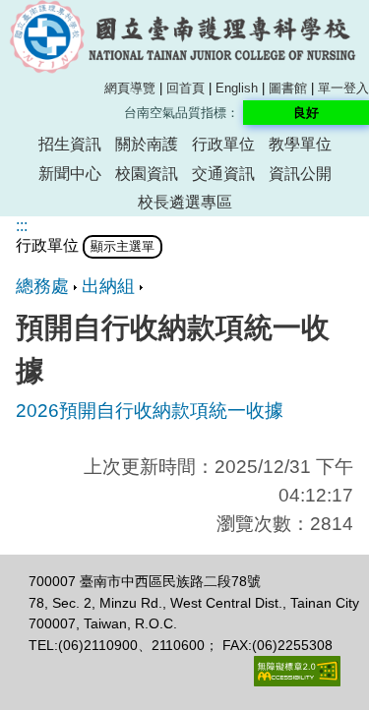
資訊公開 (300, 173)
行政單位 (223, 144)
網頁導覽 (129, 88)
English (236, 88)
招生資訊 (69, 144)
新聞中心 (69, 173)
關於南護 (146, 144)
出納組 (108, 286)
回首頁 (185, 88)
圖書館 (288, 88)
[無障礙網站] (297, 681)
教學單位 (300, 144)
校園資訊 (146, 173)
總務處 (42, 286)
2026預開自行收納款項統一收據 (149, 410)
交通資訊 (223, 173)
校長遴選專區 (185, 202)
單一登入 (343, 88)
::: (22, 225)
